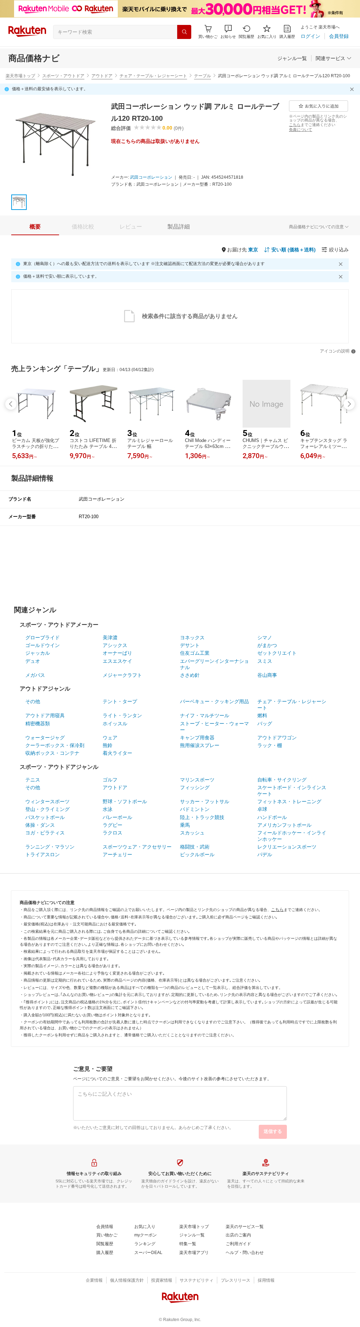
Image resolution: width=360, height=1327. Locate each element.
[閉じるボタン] (353, 89)
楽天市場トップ (20, 75)
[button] (228, 32)
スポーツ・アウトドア (63, 75)
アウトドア (101, 75)
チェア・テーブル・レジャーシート (153, 75)
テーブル (202, 75)
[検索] (184, 32)
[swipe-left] (11, 404)
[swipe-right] (349, 404)
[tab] (35, 226)
